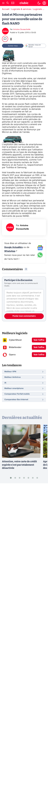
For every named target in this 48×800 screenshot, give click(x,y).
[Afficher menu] (3, 3)
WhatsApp (9, 251)
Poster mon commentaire (24, 316)
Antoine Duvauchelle (21, 29)
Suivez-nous (13, 46)
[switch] (39, 3)
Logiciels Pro (39, 9)
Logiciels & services (21, 9)
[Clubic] (24, 3)
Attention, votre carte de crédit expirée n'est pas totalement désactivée (19, 465)
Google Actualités (13, 247)
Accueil (5, 9)
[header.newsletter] (12, 3)
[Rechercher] (7, 3)
